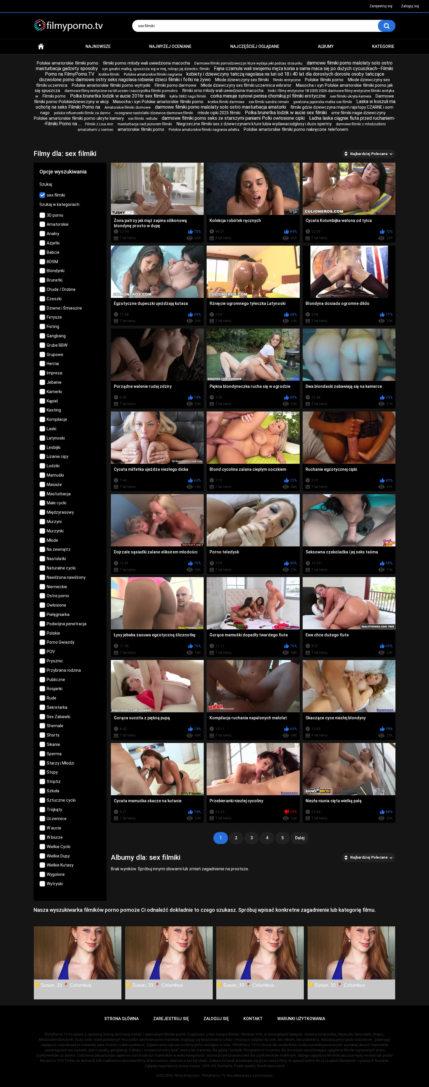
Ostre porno (58, 595)
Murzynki (55, 531)
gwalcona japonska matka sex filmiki (322, 102)
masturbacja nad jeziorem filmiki (145, 124)
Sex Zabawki (58, 716)
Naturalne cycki (61, 568)
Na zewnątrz (59, 549)
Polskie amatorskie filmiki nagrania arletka (204, 129)
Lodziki (53, 465)
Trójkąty (54, 809)
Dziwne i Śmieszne (64, 308)
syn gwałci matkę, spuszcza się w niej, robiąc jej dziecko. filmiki (156, 69)
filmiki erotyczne (287, 80)
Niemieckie (57, 586)
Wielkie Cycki (58, 846)
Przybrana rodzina (64, 670)
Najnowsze (98, 46)
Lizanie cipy (57, 456)
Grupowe (55, 354)
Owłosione (56, 605)
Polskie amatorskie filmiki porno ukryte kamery (79, 118)
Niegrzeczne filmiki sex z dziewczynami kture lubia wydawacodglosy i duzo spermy (254, 123)
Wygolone (56, 874)
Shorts (53, 735)
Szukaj (45, 184)
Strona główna (41, 46)
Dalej (299, 838)
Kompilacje (57, 419)
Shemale (55, 725)
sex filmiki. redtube (142, 119)
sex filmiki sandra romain (269, 102)
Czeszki (54, 298)
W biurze (55, 837)
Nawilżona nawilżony (66, 577)
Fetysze (54, 317)
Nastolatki (56, 558)
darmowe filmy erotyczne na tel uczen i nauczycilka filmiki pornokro (121, 90)
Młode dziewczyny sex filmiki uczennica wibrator (246, 85)
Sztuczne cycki (61, 800)
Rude (51, 698)
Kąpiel (52, 401)
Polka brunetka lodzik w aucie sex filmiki (286, 112)
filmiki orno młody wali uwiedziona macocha (223, 90)
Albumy (326, 46)
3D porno (55, 215)
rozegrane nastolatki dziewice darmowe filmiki (154, 113)
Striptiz (54, 781)
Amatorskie (58, 224)
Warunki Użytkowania (301, 1018)
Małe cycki (56, 503)
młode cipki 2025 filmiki (219, 112)
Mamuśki (55, 475)
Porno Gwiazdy (60, 642)
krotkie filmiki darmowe (226, 102)
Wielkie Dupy (58, 856)
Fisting (53, 326)
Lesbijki (53, 447)
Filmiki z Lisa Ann (99, 124)
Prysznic (55, 661)
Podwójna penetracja (66, 623)
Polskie (53, 633)
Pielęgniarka (58, 614)
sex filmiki (56, 195)
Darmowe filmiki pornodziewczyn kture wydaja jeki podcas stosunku (248, 63)
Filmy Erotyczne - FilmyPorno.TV (200, 1076)
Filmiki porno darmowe (175, 85)
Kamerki (54, 391)
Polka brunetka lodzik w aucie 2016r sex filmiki (117, 96)
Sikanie (53, 744)
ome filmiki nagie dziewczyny (358, 112)
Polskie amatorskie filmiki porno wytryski (111, 85)
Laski (51, 428)
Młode (52, 540)
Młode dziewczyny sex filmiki (242, 79)
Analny (53, 233)
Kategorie (383, 46)
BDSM (52, 261)
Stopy (52, 772)
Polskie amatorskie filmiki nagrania (153, 74)
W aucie (54, 828)
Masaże (54, 484)
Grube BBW (57, 345)
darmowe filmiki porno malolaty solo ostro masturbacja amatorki (220, 107)
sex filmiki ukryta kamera (350, 96)
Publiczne (56, 679)
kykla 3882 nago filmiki (188, 96)
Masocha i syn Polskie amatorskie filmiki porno (158, 101)
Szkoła (53, 791)
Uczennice (57, 818)
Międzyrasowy (60, 512)
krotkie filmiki (109, 74)
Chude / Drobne (61, 289)
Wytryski (55, 883)
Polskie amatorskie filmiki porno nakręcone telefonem (296, 129)
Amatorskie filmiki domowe (127, 107)
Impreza (54, 373)
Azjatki (53, 243)
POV (51, 651)
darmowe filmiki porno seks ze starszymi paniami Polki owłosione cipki (233, 118)
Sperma (54, 753)
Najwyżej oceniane (170, 46)
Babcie (53, 252)
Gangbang (56, 336)
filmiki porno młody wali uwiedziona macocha (146, 63)
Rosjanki (54, 688)
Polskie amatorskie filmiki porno (67, 63)
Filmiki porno (54, 96)
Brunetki (54, 280)
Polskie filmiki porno (324, 79)
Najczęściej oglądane (254, 46)
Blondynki (55, 270)
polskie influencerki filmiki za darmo (82, 113)
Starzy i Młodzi (60, 763)
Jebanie (54, 382)
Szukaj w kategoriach (59, 204)
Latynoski (56, 438)
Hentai (53, 363)
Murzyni (54, 521)
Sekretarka (57, 707)
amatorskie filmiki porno (141, 129)
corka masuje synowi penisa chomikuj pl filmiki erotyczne (268, 96)
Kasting (54, 410)
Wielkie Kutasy (60, 865)
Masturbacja (59, 494)
